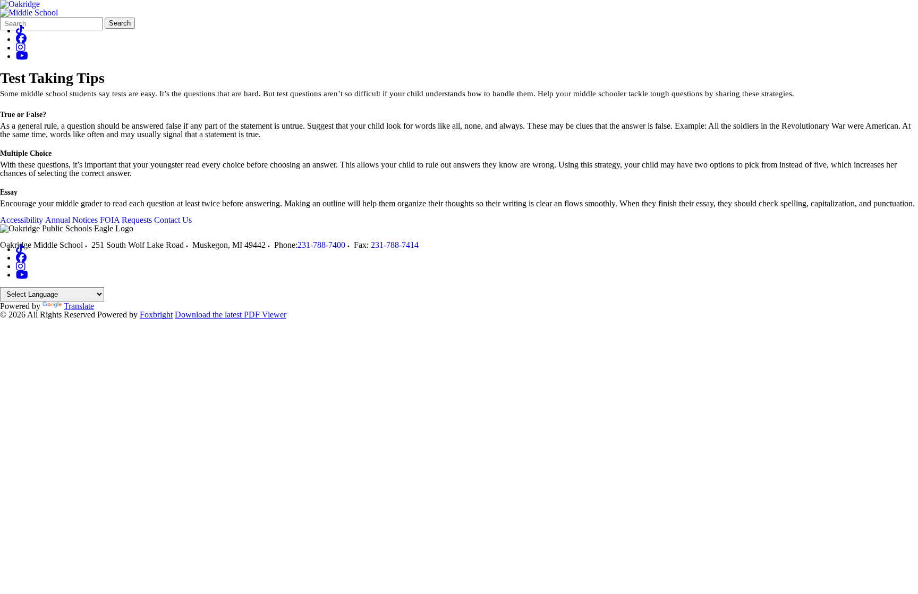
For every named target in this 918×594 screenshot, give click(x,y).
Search (120, 23)
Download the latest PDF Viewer (230, 314)
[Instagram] (21, 47)
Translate (79, 306)
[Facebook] (21, 39)
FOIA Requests (126, 219)
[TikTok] (20, 30)
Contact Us (173, 219)
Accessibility (21, 219)
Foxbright (156, 314)
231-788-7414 (395, 244)
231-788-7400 (321, 244)
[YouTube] (22, 56)
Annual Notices (71, 219)
